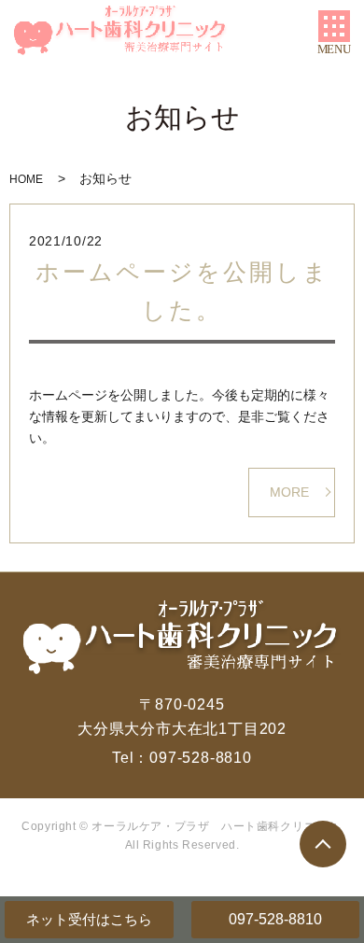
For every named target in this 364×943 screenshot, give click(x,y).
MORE (289, 492)
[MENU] (334, 26)
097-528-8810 (275, 919)
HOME (26, 179)
